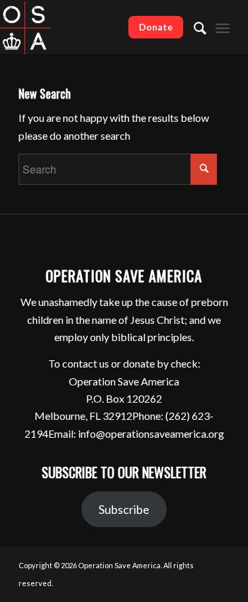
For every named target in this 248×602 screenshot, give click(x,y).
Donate (156, 26)
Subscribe (124, 509)
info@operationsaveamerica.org (151, 433)
